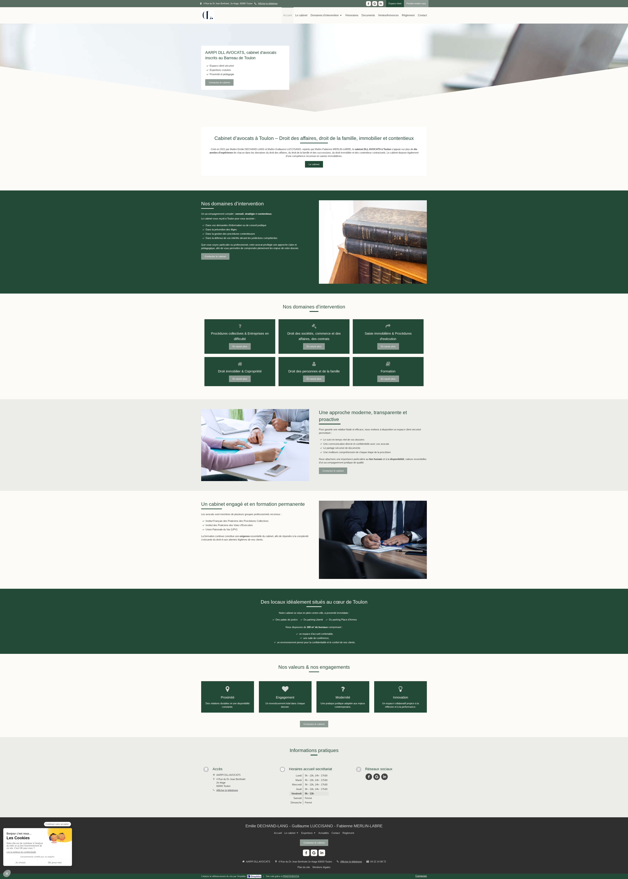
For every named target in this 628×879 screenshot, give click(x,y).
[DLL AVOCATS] (207, 20)
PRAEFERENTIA (291, 876)
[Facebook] (368, 3)
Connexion (421, 876)
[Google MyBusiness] (374, 3)
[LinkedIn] (380, 3)
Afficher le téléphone (268, 3)
